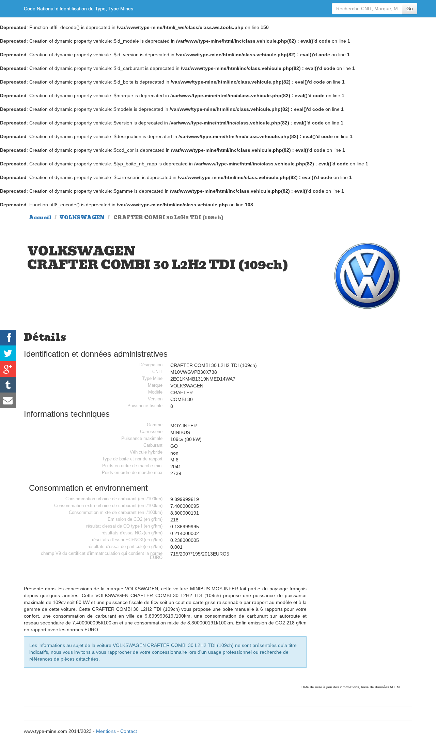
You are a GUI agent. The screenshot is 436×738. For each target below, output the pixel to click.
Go (409, 8)
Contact (128, 731)
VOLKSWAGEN (82, 217)
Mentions (106, 731)
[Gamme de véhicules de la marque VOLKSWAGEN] (367, 276)
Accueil (40, 217)
